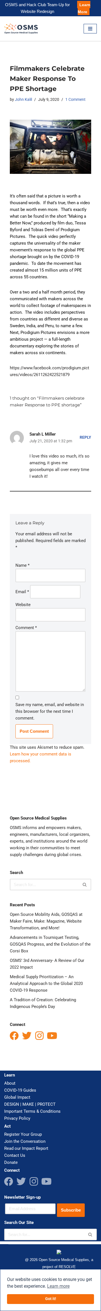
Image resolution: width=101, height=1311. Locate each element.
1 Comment (75, 99)
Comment (26, 627)
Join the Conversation (24, 1141)
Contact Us (14, 1155)
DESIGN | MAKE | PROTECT (30, 1104)
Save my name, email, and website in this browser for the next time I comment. (49, 711)
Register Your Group (23, 1134)
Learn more (58, 1286)
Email (22, 591)
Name (22, 565)
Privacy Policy (17, 1118)
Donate (11, 1162)
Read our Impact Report (26, 1148)
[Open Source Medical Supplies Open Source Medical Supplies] (22, 28)
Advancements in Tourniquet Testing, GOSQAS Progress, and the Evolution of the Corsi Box (50, 944)
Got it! (50, 1298)
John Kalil (23, 99)
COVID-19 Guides (20, 1090)
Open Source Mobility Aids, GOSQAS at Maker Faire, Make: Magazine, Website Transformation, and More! (46, 921)
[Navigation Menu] (90, 28)
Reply (85, 437)
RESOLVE (67, 1267)
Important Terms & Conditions (32, 1111)
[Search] (85, 884)
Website (23, 604)
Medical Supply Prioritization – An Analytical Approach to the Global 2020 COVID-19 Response (46, 983)
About (9, 1083)
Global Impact (17, 1097)
